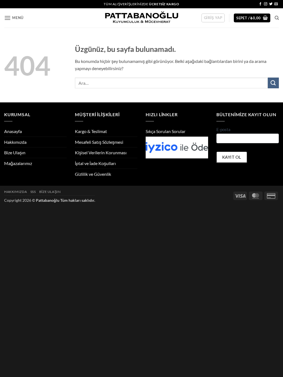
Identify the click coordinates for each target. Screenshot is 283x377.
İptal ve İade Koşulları (95, 163)
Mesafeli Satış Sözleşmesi (99, 142)
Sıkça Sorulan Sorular (165, 131)
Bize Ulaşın (14, 152)
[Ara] (277, 18)
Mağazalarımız (18, 163)
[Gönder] (273, 83)
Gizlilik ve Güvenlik (93, 174)
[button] (13, 18)
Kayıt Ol (231, 157)
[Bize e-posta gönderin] (276, 4)
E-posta (223, 129)
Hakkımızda (15, 142)
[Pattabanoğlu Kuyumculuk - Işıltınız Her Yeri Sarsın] (142, 18)
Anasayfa (13, 131)
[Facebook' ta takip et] (260, 4)
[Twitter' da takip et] (270, 4)
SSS (33, 192)
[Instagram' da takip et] (265, 4)
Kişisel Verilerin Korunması (101, 152)
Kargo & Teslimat (91, 131)
